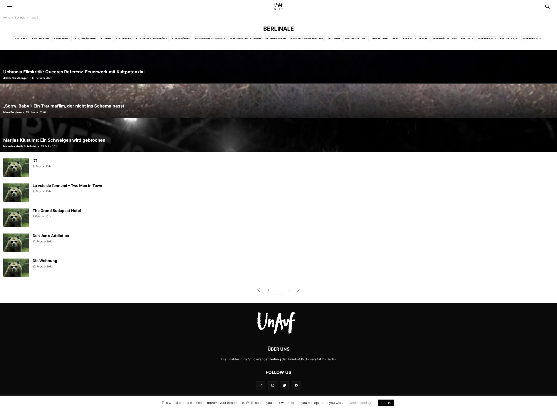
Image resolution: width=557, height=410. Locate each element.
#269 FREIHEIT (62, 38)
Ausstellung (380, 38)
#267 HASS (21, 38)
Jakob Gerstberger (15, 78)
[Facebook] (261, 385)
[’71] (16, 168)
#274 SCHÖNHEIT (181, 38)
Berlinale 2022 (487, 38)
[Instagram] (272, 385)
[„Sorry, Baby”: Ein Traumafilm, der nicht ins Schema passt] (278, 101)
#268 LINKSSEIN (40, 38)
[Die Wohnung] (16, 268)
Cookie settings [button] (360, 403)
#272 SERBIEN (123, 38)
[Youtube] (296, 385)
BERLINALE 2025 (532, 38)
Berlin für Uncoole (445, 38)
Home (6, 17)
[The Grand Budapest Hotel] (16, 218)
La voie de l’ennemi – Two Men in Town (67, 185)
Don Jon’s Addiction (51, 236)
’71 (35, 160)
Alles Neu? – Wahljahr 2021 (306, 38)
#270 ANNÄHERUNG (85, 38)
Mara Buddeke (12, 112)
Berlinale (20, 17)
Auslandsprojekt (356, 38)
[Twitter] (284, 385)
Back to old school (415, 38)
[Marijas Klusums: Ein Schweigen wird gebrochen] (278, 135)
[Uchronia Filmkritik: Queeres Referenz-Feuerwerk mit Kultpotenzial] (278, 67)
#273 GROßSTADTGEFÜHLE (151, 38)
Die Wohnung (45, 261)
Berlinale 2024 (509, 38)
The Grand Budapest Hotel (57, 210)
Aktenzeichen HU (275, 38)
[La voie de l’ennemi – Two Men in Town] (16, 193)
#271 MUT (106, 38)
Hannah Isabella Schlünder (20, 146)
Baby (396, 38)
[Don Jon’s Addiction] (16, 243)
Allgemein (334, 38)
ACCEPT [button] (386, 403)
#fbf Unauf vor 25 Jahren (245, 38)
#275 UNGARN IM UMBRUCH (210, 38)
